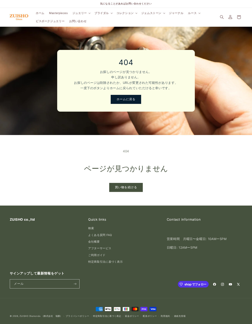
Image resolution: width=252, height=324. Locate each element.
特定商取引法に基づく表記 (107, 316)
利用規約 (165, 316)
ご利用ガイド (97, 255)
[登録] (75, 283)
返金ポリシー (132, 316)
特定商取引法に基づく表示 (105, 261)
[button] (81, 13)
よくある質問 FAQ (100, 235)
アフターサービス (99, 248)
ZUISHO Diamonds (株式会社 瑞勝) (40, 316)
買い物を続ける (126, 187)
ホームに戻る (126, 99)
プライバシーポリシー (77, 316)
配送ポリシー (150, 316)
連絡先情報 (180, 316)
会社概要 (94, 241)
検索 (91, 228)
